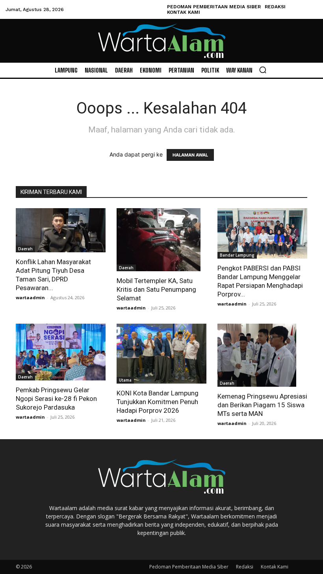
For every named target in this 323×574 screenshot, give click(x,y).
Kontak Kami (274, 566)
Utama (125, 380)
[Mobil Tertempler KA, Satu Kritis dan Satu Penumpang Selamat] (161, 239)
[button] (263, 70)
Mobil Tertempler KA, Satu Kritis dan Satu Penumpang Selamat (156, 289)
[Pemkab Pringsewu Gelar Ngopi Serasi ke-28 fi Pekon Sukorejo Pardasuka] (61, 352)
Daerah (25, 249)
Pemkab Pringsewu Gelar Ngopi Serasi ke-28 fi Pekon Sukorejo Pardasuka (56, 398)
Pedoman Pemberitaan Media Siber (188, 566)
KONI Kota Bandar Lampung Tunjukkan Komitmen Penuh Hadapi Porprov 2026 (158, 401)
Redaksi (244, 566)
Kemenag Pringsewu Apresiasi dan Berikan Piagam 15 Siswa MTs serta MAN (262, 404)
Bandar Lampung (237, 255)
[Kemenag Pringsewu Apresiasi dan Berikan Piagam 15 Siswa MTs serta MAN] (262, 355)
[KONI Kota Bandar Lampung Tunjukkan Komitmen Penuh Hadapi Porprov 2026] (161, 354)
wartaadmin (30, 297)
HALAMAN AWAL (190, 155)
